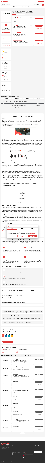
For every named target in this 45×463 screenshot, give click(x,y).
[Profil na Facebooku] (34, 445)
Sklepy (17, 1)
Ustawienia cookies (14, 456)
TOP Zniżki (22, 1)
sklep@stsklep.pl (5, 58)
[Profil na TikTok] (38, 445)
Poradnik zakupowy (14, 455)
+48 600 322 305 (5, 57)
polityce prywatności (32, 233)
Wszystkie (14, 14)
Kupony (19, 1)
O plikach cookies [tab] (33, 228)
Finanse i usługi (25, 451)
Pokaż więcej (24, 453)
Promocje (23, 14)
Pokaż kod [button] (38, 18)
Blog (28, 1)
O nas (13, 445)
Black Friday (13, 451)
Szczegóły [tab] (22, 228)
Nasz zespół (13, 446)
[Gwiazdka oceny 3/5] (4, 51)
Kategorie (13, 1)
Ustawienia (22, 236)
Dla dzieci (24, 452)
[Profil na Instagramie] (35, 445)
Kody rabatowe (18, 14)
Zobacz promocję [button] (38, 33)
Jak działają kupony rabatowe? (16, 452)
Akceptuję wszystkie (32, 236)
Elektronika (24, 446)
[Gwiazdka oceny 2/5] (3, 51)
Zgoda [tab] (12, 228)
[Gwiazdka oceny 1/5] (2, 51)
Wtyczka (13, 454)
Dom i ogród (24, 445)
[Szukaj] (43, 5)
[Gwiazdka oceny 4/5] (5, 51)
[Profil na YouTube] (37, 445)
